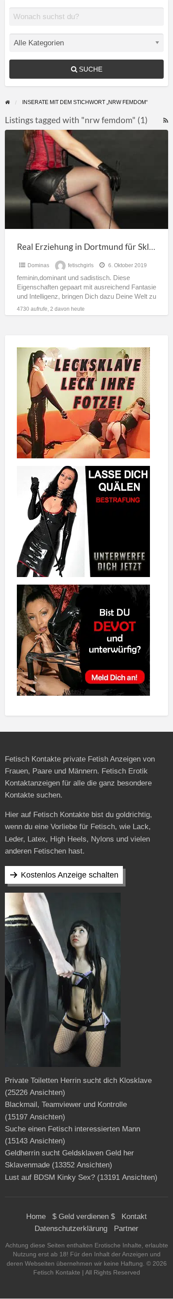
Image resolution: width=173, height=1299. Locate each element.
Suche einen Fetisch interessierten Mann (72, 1129)
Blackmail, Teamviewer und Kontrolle (66, 1104)
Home (36, 1216)
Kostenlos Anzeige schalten (69, 874)
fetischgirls (81, 265)
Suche (89, 69)
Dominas (38, 265)
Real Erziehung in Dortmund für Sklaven (92, 246)
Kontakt (134, 1216)
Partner (126, 1228)
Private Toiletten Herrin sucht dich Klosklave (78, 1080)
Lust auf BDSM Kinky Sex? (50, 1177)
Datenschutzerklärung (71, 1228)
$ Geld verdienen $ (83, 1216)
